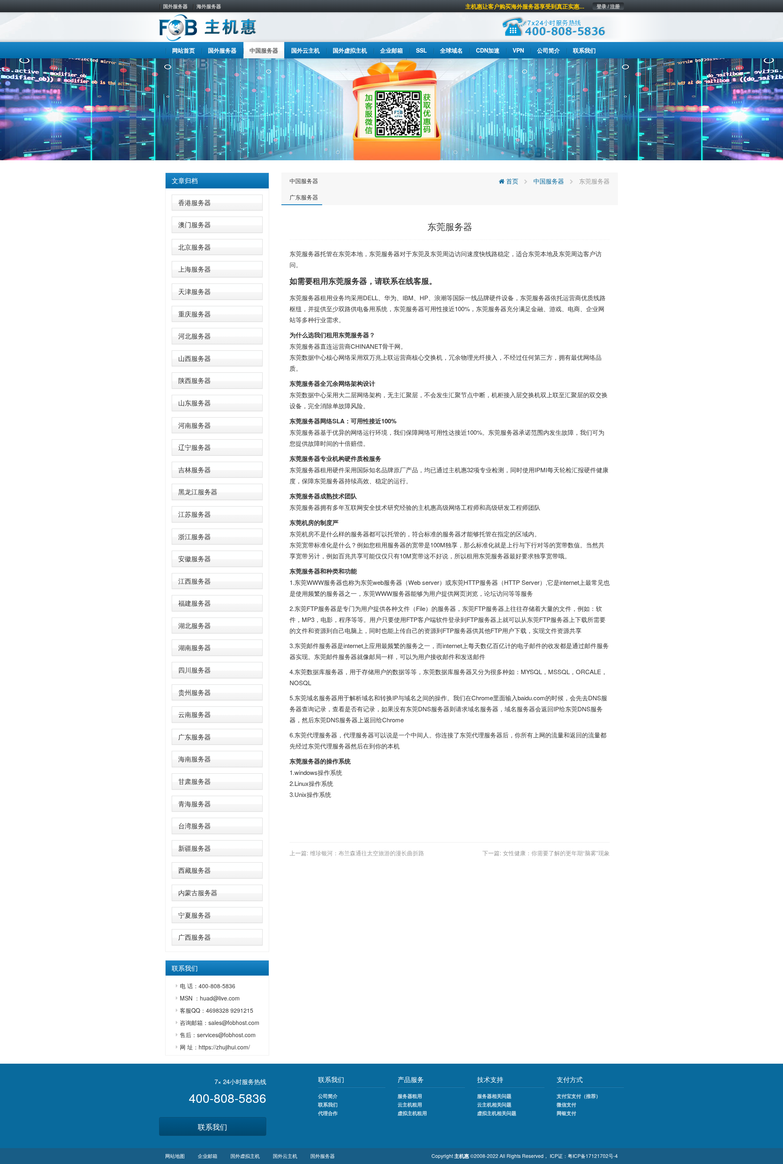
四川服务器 (194, 670)
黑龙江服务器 (197, 491)
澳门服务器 (194, 224)
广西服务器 (194, 937)
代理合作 (328, 1113)
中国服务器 (304, 181)
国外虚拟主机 (245, 1155)
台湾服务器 (194, 825)
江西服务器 (194, 581)
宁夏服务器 (194, 915)
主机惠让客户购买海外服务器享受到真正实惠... (524, 6)
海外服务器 (209, 6)
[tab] (217, 180)
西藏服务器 (194, 870)
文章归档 (185, 180)
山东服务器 (194, 402)
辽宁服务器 (194, 447)
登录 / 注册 (608, 6)
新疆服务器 (194, 848)
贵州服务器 (194, 692)
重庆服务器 (194, 314)
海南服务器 (194, 758)
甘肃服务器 (194, 781)
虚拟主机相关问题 (496, 1113)
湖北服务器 (194, 625)
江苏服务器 (194, 514)
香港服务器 (194, 202)
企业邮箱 (207, 1155)
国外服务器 (175, 6)
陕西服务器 (194, 380)
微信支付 (566, 1104)
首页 (511, 181)
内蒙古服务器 (197, 892)
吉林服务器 (194, 469)
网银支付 (566, 1113)
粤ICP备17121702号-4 (593, 1155)
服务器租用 (410, 1096)
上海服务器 (194, 269)
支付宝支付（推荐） (579, 1096)
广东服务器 (194, 736)
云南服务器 (194, 714)
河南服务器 (194, 425)
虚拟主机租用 (412, 1113)
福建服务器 (194, 603)
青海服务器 (194, 803)
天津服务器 (194, 291)
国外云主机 (285, 1155)
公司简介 (328, 1096)
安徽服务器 (194, 558)
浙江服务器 (194, 536)
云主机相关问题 (494, 1104)
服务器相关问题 (494, 1096)
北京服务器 (194, 247)
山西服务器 (194, 358)
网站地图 (175, 1155)
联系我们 (212, 1126)
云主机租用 (410, 1104)
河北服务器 (194, 336)
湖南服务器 (194, 647)
